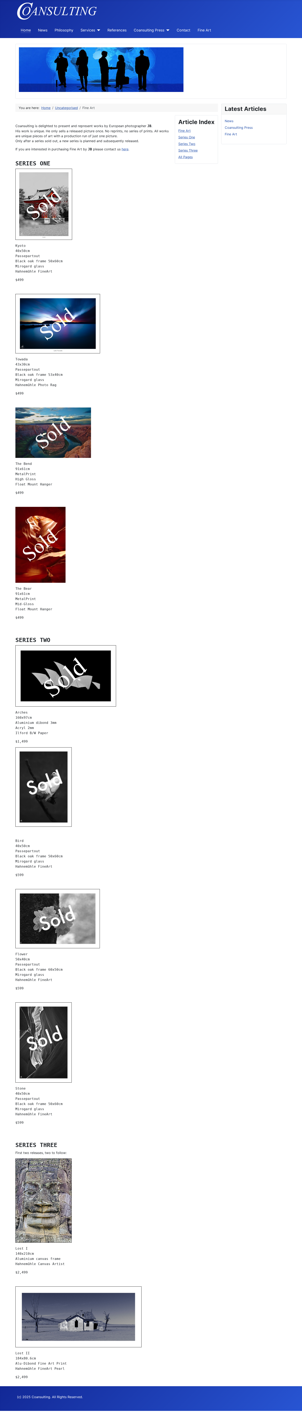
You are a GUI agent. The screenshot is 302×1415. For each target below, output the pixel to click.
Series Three (188, 150)
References (117, 30)
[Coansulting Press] (166, 30)
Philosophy (64, 30)
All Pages (185, 157)
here (125, 149)
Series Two (186, 144)
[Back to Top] (295, 1407)
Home (26, 30)
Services (88, 30)
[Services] (97, 30)
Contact (183, 30)
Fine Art (204, 30)
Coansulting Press (149, 30)
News (42, 30)
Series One (186, 137)
